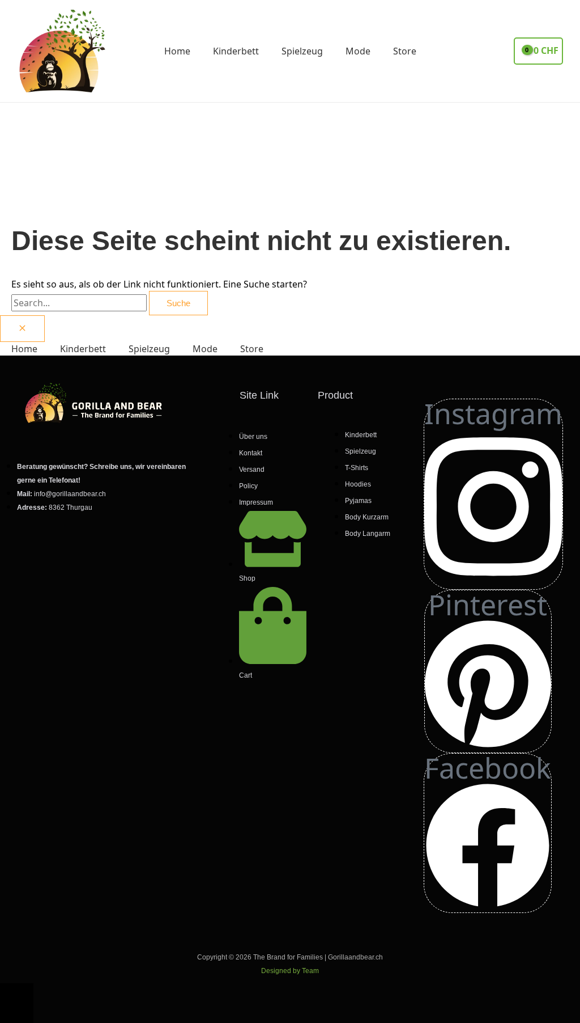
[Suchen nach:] (80, 303)
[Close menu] (22, 328)
